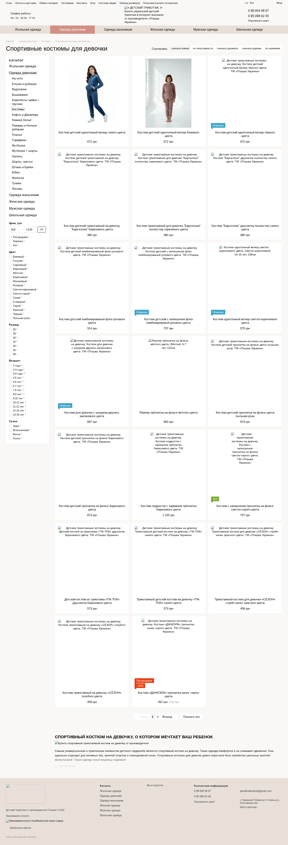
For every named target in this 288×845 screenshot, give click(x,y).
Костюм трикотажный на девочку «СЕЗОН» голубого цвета (91, 694)
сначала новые (180, 48)
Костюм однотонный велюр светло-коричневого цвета (245, 320)
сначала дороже (251, 48)
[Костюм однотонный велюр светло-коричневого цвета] (245, 279)
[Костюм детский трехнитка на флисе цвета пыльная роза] (245, 373)
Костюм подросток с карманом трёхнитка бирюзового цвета (168, 507)
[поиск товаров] (279, 29)
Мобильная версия (20, 828)
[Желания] (266, 3)
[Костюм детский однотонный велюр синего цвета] (92, 93)
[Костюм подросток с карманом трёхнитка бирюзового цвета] (169, 466)
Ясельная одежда (28, 29)
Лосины (17, 188)
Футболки (18, 145)
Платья (17, 134)
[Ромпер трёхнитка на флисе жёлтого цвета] (169, 373)
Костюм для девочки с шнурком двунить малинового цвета (91, 414)
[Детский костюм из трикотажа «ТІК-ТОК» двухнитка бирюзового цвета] (92, 560)
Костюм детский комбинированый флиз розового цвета (92, 320)
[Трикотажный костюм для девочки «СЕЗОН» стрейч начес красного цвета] (245, 560)
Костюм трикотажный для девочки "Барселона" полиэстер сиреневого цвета (168, 227)
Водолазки (19, 89)
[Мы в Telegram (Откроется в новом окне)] (192, 3)
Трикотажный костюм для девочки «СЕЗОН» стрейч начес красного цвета (245, 601)
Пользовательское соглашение (160, 3)
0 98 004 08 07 (258, 10)
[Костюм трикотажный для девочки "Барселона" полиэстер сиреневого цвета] (169, 186)
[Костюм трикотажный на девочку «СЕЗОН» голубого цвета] (92, 653)
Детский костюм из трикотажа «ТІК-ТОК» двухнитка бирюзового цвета (92, 601)
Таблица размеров (129, 3)
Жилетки (18, 178)
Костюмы (18, 109)
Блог (92, 3)
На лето (17, 78)
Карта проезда (248, 807)
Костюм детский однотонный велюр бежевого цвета (168, 134)
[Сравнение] (259, 3)
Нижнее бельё (21, 120)
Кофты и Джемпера (25, 114)
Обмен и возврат (48, 3)
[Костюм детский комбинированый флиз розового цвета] (92, 279)
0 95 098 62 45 (258, 16)
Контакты (82, 3)
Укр (246, 3)
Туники (16, 183)
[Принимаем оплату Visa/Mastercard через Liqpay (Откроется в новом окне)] (34, 820)
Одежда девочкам (72, 29)
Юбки (16, 172)
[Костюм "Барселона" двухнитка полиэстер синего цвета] (245, 186)
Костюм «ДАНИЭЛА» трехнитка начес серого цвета (168, 694)
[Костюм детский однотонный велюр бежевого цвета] (169, 93)
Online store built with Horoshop (21, 837)
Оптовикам (67, 3)
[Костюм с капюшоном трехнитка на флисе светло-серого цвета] (245, 466)
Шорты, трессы (22, 161)
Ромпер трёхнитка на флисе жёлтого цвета (168, 412)
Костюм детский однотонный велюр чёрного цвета (245, 134)
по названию (272, 48)
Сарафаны (19, 140)
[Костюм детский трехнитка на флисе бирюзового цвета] (92, 466)
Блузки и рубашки (24, 84)
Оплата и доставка (25, 3)
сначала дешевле (227, 48)
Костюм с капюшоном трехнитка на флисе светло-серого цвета (245, 507)
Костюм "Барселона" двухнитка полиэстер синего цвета (245, 227)
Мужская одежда (205, 29)
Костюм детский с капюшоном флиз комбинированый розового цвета (168, 320)
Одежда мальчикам (118, 29)
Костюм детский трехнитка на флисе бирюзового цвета (92, 507)
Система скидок (107, 3)
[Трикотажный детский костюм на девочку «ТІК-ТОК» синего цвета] (169, 560)
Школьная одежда (249, 29)
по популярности (203, 48)
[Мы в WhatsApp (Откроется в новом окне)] (202, 3)
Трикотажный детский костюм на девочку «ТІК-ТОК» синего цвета (168, 601)
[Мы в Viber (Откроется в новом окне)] (197, 3)
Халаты (17, 156)
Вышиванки (20, 94)
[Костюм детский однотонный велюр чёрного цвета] (245, 93)
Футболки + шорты (24, 151)
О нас (9, 3)
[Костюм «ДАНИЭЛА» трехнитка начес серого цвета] (169, 653)
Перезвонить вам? (258, 20)
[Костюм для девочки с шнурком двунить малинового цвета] (92, 373)
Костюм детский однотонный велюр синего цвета (92, 132)
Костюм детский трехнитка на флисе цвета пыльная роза (245, 414)
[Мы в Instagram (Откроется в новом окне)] (188, 3)
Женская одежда (162, 29)
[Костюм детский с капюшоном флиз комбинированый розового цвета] (169, 279)
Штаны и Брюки (22, 167)
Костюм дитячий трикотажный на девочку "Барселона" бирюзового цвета (92, 227)
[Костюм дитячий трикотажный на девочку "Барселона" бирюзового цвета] (92, 186)
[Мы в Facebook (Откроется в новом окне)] (183, 3)
